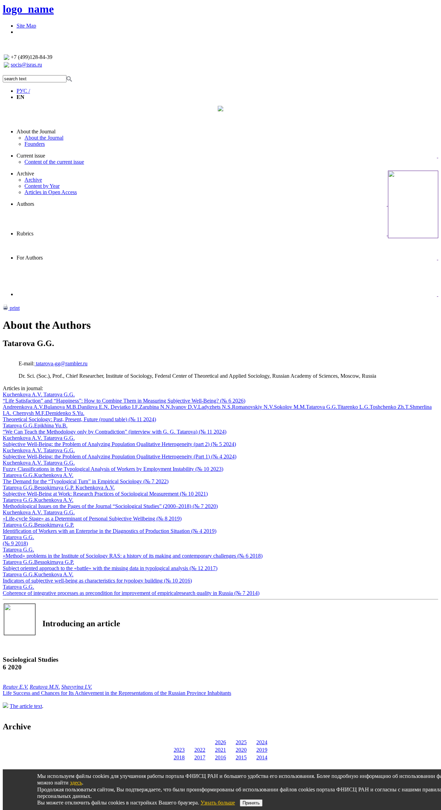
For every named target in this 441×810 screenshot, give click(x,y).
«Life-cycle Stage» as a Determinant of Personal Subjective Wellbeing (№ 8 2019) (92, 519)
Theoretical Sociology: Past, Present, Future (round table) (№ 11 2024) (79, 419)
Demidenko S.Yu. (64, 413)
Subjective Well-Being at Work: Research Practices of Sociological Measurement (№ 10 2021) (105, 494)
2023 (179, 750)
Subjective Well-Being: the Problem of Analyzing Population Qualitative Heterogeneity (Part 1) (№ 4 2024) (119, 456)
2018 (179, 757)
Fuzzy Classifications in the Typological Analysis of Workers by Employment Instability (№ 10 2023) (113, 469)
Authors (25, 204)
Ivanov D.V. (184, 407)
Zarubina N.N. (155, 407)
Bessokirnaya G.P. (54, 487)
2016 (220, 757)
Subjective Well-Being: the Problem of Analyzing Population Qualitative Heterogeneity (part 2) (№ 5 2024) (119, 444)
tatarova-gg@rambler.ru (61, 363)
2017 (199, 757)
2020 (241, 750)
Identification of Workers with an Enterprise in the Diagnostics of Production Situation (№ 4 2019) (109, 531)
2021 (220, 750)
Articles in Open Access (50, 192)
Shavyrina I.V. (76, 687)
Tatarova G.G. (59, 394)
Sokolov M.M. (290, 407)
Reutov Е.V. (15, 687)
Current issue (31, 156)
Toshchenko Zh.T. (390, 407)
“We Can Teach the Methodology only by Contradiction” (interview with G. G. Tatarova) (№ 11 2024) (114, 432)
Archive (25, 173)
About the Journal (36, 131)
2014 (261, 757)
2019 (261, 750)
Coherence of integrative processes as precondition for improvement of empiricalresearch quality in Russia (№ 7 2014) (131, 593)
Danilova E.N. (94, 407)
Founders (34, 144)
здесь (76, 783)
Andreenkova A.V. (23, 407)
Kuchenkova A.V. (23, 394)
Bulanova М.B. (61, 407)
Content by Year (42, 186)
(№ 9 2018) (15, 543)
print (14, 308)
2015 (241, 757)
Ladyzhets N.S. (215, 407)
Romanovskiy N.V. (253, 407)
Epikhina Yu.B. (51, 425)
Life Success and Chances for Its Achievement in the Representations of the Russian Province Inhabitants (117, 693)
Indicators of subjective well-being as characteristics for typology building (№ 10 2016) (97, 581)
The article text (26, 706)
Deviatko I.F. (125, 407)
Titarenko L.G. (353, 407)
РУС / (23, 91)
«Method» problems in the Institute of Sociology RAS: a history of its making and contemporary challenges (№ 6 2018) (133, 556)
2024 (261, 742)
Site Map (26, 26)
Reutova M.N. (45, 687)
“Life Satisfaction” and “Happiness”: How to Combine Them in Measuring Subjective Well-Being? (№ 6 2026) (124, 401)
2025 (241, 742)
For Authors (30, 258)
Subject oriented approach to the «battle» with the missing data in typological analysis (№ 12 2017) (110, 568)
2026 (220, 742)
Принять (251, 803)
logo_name (28, 9)
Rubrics (25, 233)
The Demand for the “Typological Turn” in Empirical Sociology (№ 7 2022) (85, 481)
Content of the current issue (54, 162)
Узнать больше (218, 803)
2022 (199, 750)
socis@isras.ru (26, 65)
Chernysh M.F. (28, 413)
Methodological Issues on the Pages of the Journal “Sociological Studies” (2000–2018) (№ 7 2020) (110, 506)
